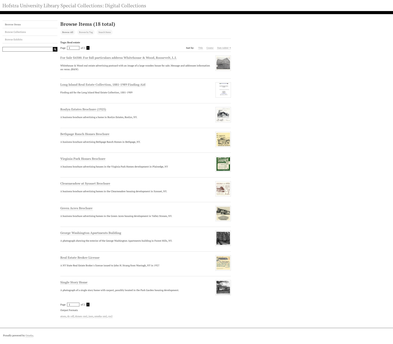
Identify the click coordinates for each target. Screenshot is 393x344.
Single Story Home (74, 282)
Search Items (105, 32)
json (90, 316)
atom (63, 316)
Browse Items (13, 24)
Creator (210, 47)
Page (63, 48)
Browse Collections (15, 32)
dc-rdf (70, 316)
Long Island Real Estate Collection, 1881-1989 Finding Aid (102, 84)
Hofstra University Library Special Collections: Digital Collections (74, 5)
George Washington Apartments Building (90, 233)
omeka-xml (100, 316)
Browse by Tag (86, 32)
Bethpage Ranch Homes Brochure (84, 134)
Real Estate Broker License (80, 257)
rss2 (110, 316)
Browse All (67, 32)
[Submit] (55, 49)
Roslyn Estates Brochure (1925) (83, 109)
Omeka (29, 335)
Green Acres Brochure (76, 208)
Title (200, 47)
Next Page (87, 48)
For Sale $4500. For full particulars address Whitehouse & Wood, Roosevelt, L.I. (118, 58)
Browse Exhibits (13, 39)
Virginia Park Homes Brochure (82, 159)
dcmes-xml (81, 316)
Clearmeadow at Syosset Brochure (85, 183)
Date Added (223, 47)
